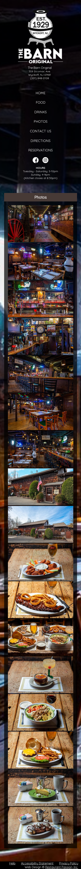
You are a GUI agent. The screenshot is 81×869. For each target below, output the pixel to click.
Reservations (40, 150)
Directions (40, 141)
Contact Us (40, 131)
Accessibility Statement (37, 863)
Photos (40, 121)
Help (12, 863)
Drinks (40, 112)
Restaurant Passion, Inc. (61, 867)
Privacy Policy (68, 863)
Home (40, 93)
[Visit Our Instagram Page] (45, 162)
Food (40, 102)
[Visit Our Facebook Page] (36, 162)
